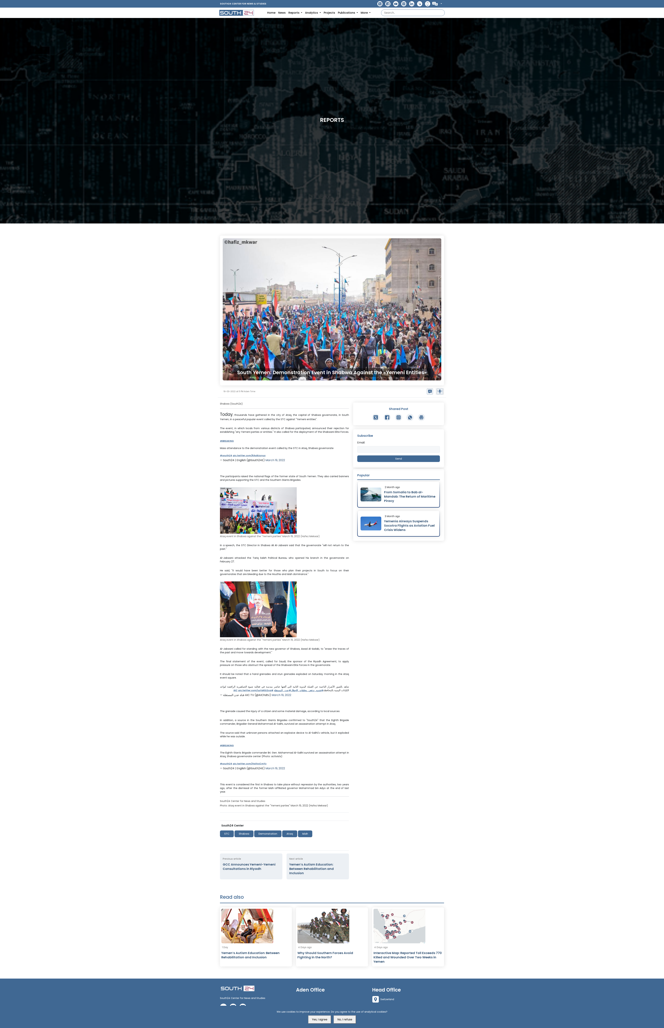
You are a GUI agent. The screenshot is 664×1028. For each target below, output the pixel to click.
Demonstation (268, 833)
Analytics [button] (312, 13)
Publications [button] (347, 13)
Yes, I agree (319, 1019)
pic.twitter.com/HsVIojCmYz (249, 763)
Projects (329, 13)
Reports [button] (294, 13)
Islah (305, 833)
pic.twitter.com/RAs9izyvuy (249, 455)
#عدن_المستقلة (282, 690)
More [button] (364, 13)
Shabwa (244, 833)
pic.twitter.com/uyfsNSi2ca (254, 690)
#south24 (226, 455)
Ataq (290, 833)
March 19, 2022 (275, 460)
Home (271, 13)
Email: (361, 443)
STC (226, 833)
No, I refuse (344, 1019)
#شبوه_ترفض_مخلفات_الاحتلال (307, 690)
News (282, 13)
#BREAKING (227, 441)
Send (398, 458)
